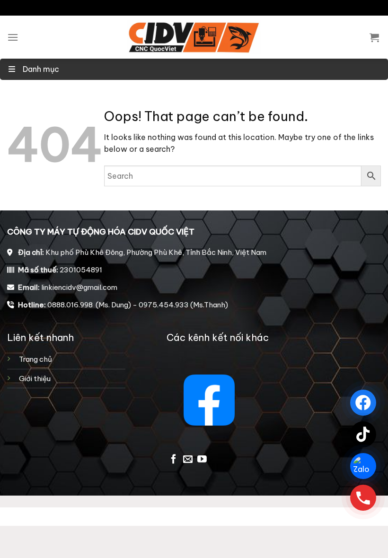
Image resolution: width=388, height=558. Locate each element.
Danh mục (40, 69)
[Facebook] (363, 403)
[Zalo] (363, 466)
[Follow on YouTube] (202, 459)
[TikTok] (363, 434)
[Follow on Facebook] (173, 459)
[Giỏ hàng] (374, 37)
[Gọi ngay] (363, 498)
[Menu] (12, 37)
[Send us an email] (188, 459)
